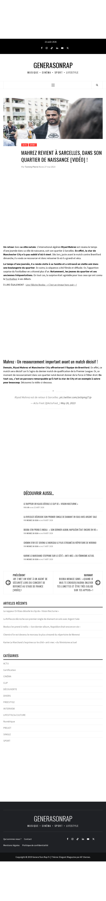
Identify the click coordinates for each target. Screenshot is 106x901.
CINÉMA (7, 676)
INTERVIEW (9, 708)
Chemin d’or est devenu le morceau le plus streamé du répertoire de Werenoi (60, 542)
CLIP (5, 682)
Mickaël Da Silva (33, 520)
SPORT (32, 145)
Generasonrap (53, 65)
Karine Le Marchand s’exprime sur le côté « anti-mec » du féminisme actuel (59, 555)
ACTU (25, 145)
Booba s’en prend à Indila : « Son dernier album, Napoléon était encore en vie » (61, 529)
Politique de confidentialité (35, 845)
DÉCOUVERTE (10, 689)
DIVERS (7, 695)
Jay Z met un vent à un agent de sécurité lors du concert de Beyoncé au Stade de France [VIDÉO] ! (30, 582)
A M (28, 507)
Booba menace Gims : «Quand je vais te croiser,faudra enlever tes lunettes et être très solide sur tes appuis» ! (75, 582)
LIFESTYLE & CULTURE (14, 715)
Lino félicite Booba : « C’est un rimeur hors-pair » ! (51, 284)
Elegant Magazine (67, 857)
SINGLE (7, 734)
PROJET (7, 727)
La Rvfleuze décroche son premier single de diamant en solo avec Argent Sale (60, 517)
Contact (28, 839)
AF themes (85, 857)
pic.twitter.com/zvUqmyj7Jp (75, 397)
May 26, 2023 (68, 403)
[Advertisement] (53, 19)
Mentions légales (11, 845)
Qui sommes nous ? (12, 839)
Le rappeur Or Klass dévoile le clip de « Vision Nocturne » (51, 504)
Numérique (9, 721)
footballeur (11, 278)
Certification (9, 670)
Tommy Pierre (32, 166)
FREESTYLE (9, 702)
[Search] (97, 85)
